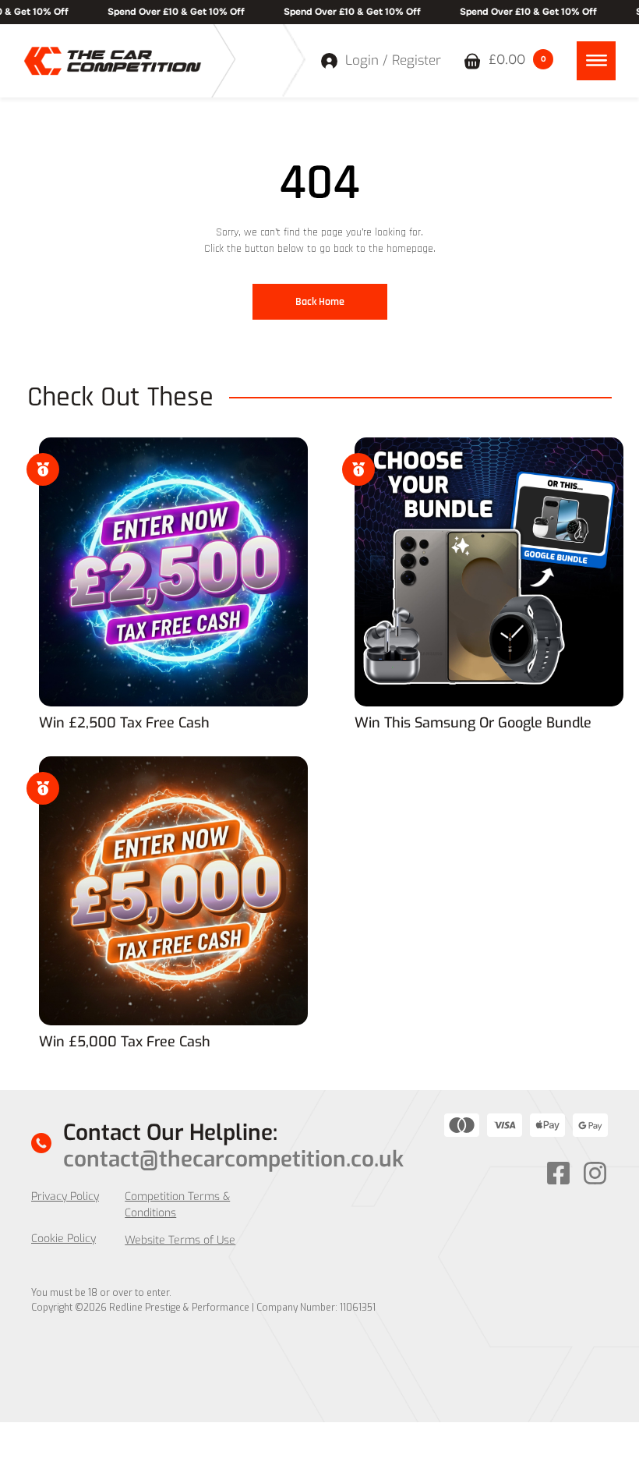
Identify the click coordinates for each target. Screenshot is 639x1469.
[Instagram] (595, 1173)
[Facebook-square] (558, 1173)
